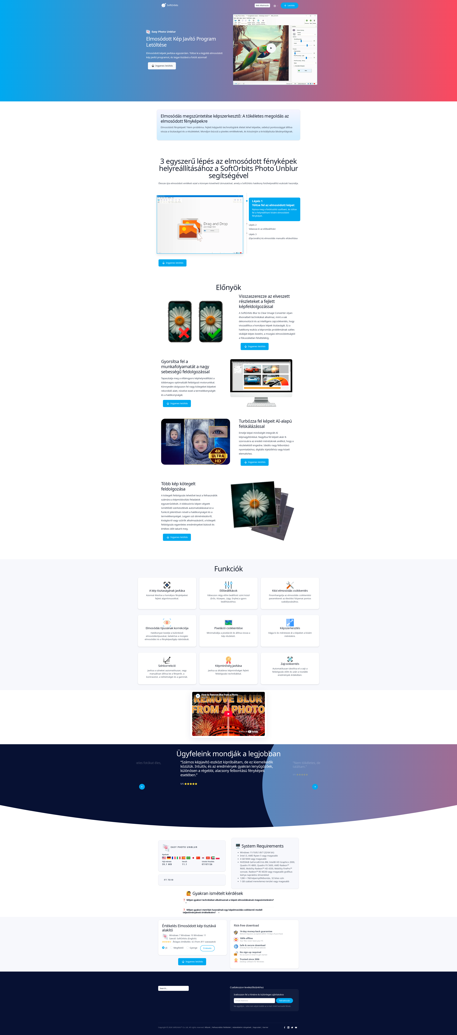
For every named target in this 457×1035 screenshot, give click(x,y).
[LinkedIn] (288, 1027)
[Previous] (142, 787)
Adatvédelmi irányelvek (242, 1027)
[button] (276, 6)
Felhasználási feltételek (221, 1027)
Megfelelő (179, 947)
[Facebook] (285, 1027)
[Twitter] (292, 1027)
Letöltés (291, 5)
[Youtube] (296, 1027)
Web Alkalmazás (262, 5)
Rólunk (207, 1027)
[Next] (315, 787)
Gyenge (193, 947)
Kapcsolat (257, 1027)
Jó (166, 947)
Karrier (265, 1027)
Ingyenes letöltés (164, 65)
